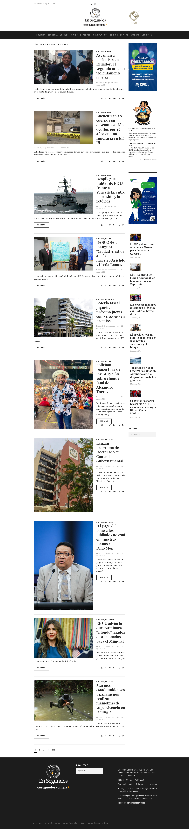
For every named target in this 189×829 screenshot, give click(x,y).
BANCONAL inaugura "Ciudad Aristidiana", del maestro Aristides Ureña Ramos (110, 253)
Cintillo (100, 51)
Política (40, 35)
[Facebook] (87, 4)
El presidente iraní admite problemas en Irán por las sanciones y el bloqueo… (143, 341)
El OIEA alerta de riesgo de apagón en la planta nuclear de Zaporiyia (142, 279)
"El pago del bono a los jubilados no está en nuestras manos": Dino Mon (110, 537)
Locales (64, 35)
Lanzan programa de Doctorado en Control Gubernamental (109, 452)
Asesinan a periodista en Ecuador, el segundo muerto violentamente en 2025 (110, 66)
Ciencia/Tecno (100, 35)
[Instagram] (95, 4)
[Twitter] (91, 4)
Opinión (114, 35)
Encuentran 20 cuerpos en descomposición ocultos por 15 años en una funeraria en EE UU (110, 129)
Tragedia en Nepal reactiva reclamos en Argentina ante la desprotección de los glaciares (143, 374)
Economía (53, 35)
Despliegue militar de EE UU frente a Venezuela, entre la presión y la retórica (110, 189)
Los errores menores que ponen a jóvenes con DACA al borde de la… (143, 309)
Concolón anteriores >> (148, 160)
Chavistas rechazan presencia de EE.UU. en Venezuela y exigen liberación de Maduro (143, 407)
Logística (147, 35)
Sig (53, 750)
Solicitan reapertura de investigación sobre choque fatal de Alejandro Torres (108, 378)
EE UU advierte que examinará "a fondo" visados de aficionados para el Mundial (110, 632)
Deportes (85, 35)
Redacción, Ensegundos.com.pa (107, 83)
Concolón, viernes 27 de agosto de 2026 (142, 144)
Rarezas (135, 35)
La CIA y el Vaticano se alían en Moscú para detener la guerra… (142, 248)
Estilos (124, 35)
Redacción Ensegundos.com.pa (107, 270)
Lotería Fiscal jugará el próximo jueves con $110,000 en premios (110, 311)
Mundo (74, 35)
